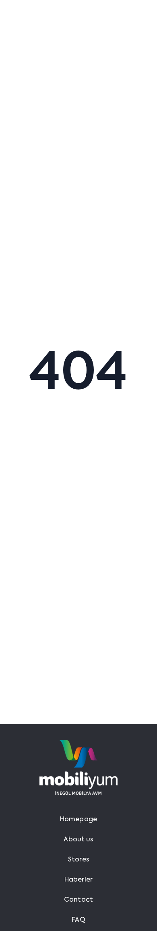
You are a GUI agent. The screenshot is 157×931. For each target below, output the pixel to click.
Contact (78, 900)
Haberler (78, 880)
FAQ (78, 920)
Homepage (78, 819)
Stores (78, 860)
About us (78, 840)
